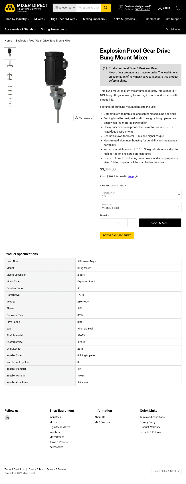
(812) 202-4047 (142, 9)
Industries (55, 417)
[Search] (106, 8)
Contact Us (153, 19)
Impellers (55, 432)
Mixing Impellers (94, 19)
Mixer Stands (57, 437)
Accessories (56, 447)
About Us (100, 417)
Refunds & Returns (150, 432)
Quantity (104, 215)
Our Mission (173, 29)
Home (8, 40)
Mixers (39, 19)
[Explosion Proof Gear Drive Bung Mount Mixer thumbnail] (10, 53)
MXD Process (102, 422)
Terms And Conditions (152, 417)
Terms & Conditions (15, 469)
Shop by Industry (16, 19)
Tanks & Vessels (59, 442)
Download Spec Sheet (117, 235)
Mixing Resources (53, 29)
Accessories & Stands (19, 29)
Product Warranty (150, 427)
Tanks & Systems (124, 19)
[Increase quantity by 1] (132, 222)
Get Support (173, 19)
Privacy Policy (147, 422)
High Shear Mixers (63, 19)
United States (165, 471)
